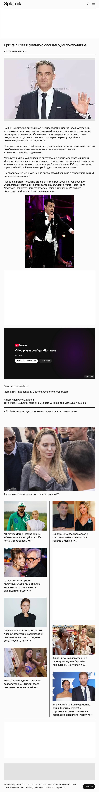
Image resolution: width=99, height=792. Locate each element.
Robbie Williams (50, 403)
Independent (25, 391)
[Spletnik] (12, 4)
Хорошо (89, 786)
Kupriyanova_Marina (23, 399)
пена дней (34, 403)
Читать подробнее (56, 787)
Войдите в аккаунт (20, 411)
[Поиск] (88, 3)
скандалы (65, 403)
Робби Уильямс (18, 403)
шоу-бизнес (79, 403)
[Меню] (93, 3)
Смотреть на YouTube (16, 386)
